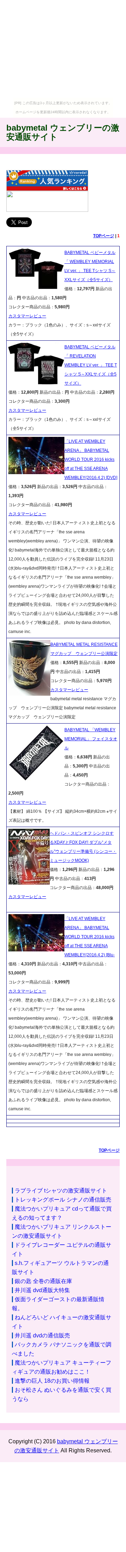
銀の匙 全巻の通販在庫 (43, 1281)
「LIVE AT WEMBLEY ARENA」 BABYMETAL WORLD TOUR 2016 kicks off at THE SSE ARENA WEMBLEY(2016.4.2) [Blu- (89, 936)
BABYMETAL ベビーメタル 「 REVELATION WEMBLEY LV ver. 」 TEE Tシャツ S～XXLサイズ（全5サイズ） (90, 365)
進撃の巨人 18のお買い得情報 (52, 1381)
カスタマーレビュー (27, 316)
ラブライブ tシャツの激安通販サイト (61, 1191)
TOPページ (103, 235)
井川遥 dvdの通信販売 (42, 1335)
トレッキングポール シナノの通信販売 (63, 1200)
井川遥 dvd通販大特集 (42, 1290)
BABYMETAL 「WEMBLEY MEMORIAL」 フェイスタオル (90, 738)
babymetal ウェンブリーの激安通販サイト (62, 132)
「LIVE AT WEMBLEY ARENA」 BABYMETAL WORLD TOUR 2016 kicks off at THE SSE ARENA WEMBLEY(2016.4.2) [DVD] (90, 459)
